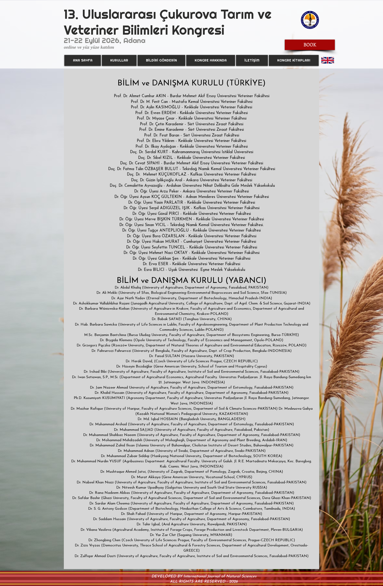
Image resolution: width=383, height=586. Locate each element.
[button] (119, 60)
